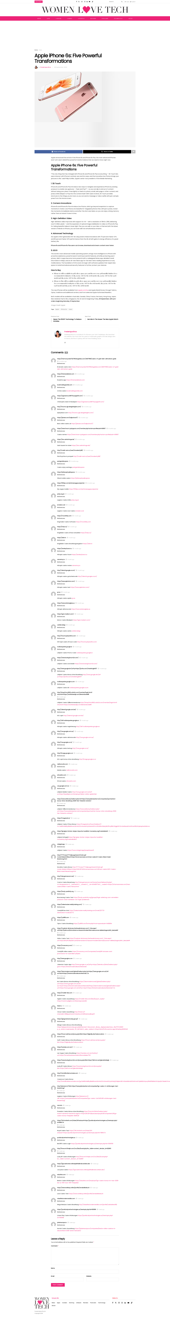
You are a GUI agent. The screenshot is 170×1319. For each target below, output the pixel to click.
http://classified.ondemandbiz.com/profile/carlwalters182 (98, 1204)
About (130, 18)
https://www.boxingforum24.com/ (68, 658)
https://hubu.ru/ (62, 527)
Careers (58, 18)
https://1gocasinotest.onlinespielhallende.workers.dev (73, 1164)
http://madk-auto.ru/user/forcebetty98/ (70, 450)
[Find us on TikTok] (92, 1)
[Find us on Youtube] (89, 1)
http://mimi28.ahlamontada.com (67, 1073)
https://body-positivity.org (65, 891)
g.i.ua (58, 592)
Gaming (69, 18)
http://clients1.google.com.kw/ (66, 709)
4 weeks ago (73, 764)
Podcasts (105, 18)
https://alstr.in (61, 537)
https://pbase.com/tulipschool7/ (67, 417)
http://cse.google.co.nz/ (64, 742)
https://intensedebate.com (65, 374)
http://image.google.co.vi (65, 753)
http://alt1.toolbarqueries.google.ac (68, 720)
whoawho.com (61, 775)
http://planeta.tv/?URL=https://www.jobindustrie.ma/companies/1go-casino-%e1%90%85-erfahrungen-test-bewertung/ (87, 1098)
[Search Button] (121, 1)
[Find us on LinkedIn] (87, 1)
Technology (118, 18)
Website (88, 1276)
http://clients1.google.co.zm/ (66, 570)
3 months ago (63, 361)
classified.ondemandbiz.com (66, 1198)
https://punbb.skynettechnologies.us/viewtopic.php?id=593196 (76, 1209)
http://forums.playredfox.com (66, 636)
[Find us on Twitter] (79, 1)
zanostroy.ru (61, 559)
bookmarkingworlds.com (64, 385)
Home (36, 50)
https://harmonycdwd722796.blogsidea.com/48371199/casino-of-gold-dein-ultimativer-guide (86, 359)
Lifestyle (81, 18)
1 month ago (70, 494)
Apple (57, 309)
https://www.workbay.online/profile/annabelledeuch (73, 1188)
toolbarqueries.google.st (64, 647)
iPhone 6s (64, 309)
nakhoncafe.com (62, 764)
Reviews (93, 18)
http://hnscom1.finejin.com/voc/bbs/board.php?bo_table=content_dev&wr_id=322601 (84, 1148)
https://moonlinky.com (64, 516)
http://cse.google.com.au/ (65, 731)
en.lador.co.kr (61, 505)
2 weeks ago (78, 958)
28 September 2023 (60, 67)
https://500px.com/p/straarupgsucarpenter (71, 483)
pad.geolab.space (62, 461)
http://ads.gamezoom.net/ (65, 876)
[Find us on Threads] (82, 1)
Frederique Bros (45, 67)
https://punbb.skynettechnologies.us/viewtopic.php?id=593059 (92, 1143)
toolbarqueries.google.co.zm (66, 681)
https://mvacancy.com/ (65, 945)
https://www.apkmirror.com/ (66, 581)
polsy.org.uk (60, 494)
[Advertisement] (85, 34)
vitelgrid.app (61, 844)
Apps (48, 18)
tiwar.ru (59, 1006)
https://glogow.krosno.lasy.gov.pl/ (67, 1019)
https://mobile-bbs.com (64, 993)
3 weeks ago (113, 831)
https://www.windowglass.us (66, 603)
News (39, 18)
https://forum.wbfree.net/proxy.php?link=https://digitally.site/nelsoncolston (80, 1034)
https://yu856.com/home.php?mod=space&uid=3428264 (93, 923)
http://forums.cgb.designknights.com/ (69, 407)
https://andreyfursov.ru (64, 548)
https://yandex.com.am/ (65, 1047)
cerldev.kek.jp (61, 625)
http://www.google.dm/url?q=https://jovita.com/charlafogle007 (77, 668)
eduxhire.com (61, 1174)
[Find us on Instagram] (84, 1)
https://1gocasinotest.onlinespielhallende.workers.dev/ (87, 1170)
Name (53, 1268)
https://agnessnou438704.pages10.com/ (70, 396)
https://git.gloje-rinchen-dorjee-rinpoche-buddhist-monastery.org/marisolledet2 (82, 831)
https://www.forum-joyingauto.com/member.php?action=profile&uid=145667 (81, 428)
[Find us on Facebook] (76, 1)
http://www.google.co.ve (64, 958)
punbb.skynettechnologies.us (66, 1137)
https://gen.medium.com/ (65, 614)
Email (52, 1276)
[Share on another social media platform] (133, 151)
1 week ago (83, 1073)
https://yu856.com (63, 917)
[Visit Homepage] (85, 9)
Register (133, 1)
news (70, 309)
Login (127, 1)
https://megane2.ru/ (63, 818)
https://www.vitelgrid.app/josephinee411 (81, 850)
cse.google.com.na (63, 786)
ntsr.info (59, 1105)
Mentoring (38, 1)
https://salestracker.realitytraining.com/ (69, 904)
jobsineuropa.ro (62, 1222)
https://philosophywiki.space (66, 472)
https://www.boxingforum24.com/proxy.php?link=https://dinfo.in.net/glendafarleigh (83, 1060)
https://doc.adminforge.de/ (65, 439)
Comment (55, 1246)
